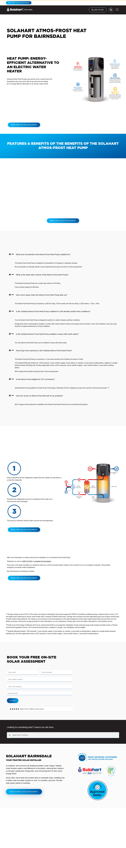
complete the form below (42, 561)
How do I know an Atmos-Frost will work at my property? (39, 396)
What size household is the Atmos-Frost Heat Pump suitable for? (43, 254)
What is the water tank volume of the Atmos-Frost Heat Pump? (42, 275)
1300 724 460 (27, 561)
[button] (63, 254)
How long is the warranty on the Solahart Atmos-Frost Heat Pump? (44, 351)
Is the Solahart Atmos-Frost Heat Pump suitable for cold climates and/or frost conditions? (53, 311)
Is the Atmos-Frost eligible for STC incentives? (35, 379)
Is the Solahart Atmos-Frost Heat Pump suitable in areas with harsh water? (47, 334)
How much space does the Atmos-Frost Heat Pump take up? (41, 295)
